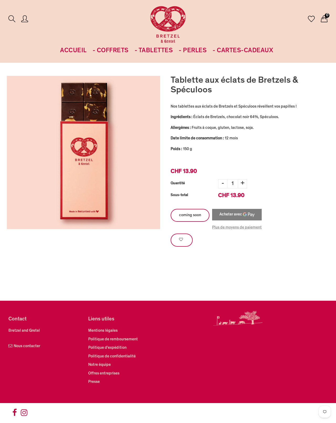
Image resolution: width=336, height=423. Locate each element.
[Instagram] (24, 414)
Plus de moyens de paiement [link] (237, 228)
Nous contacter (27, 346)
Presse (94, 382)
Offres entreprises (103, 374)
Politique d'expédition (107, 348)
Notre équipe (99, 365)
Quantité (178, 183)
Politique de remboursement (113, 339)
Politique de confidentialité (112, 356)
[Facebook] (14, 414)
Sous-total (179, 195)
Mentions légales (103, 331)
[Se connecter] (24, 19)
